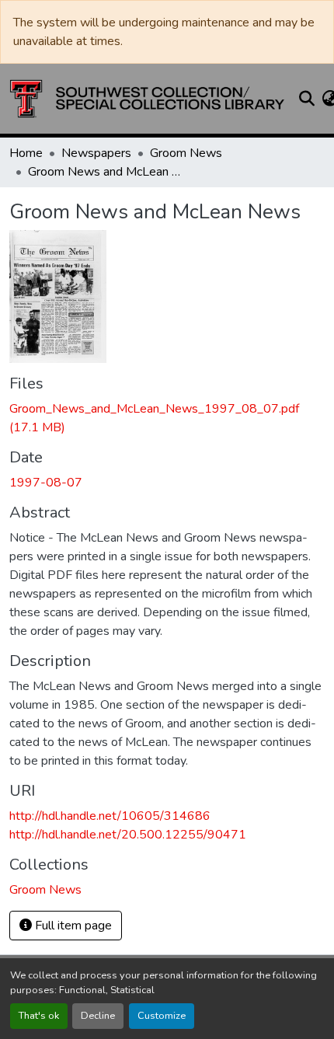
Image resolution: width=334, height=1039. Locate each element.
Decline (98, 1016)
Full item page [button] (72, 925)
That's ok (39, 1016)
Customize (161, 1016)
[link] (167, 418)
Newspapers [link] (96, 153)
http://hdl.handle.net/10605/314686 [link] (109, 816)
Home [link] (26, 153)
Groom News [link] (186, 153)
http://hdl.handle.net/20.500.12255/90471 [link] (127, 834)
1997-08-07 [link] (45, 482)
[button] (147, 98)
